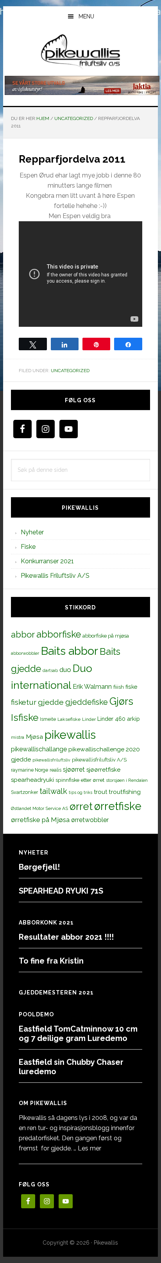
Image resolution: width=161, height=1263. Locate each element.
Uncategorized (70, 370)
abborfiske (58, 634)
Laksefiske (68, 719)
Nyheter (32, 532)
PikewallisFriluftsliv (80, 52)
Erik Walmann (92, 686)
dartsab (50, 670)
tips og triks (80, 792)
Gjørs (121, 701)
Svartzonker (24, 792)
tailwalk (53, 791)
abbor (23, 634)
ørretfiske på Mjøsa (40, 820)
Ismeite (48, 719)
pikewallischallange (39, 749)
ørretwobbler (90, 820)
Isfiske (24, 717)
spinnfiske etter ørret (79, 780)
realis (55, 770)
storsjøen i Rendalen (127, 780)
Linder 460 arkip (118, 718)
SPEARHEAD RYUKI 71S (61, 891)
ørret (81, 806)
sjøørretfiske (103, 769)
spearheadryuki (32, 779)
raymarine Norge (29, 770)
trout (100, 791)
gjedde (51, 702)
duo (65, 670)
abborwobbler (25, 653)
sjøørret (74, 769)
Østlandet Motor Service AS (39, 808)
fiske (131, 687)
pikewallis (70, 735)
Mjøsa (34, 736)
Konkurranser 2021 (47, 561)
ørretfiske (117, 806)
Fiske (28, 546)
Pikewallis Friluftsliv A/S (55, 575)
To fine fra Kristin (51, 961)
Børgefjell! (39, 867)
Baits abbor (69, 650)
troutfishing (125, 791)
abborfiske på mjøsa (105, 635)
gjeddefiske (86, 702)
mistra (17, 737)
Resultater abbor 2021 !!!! (66, 937)
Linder (89, 719)
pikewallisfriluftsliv (51, 760)
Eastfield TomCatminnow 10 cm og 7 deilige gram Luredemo (78, 1033)
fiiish (118, 687)
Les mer (89, 1148)
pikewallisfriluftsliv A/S (99, 760)
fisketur (23, 702)
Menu (86, 16)
